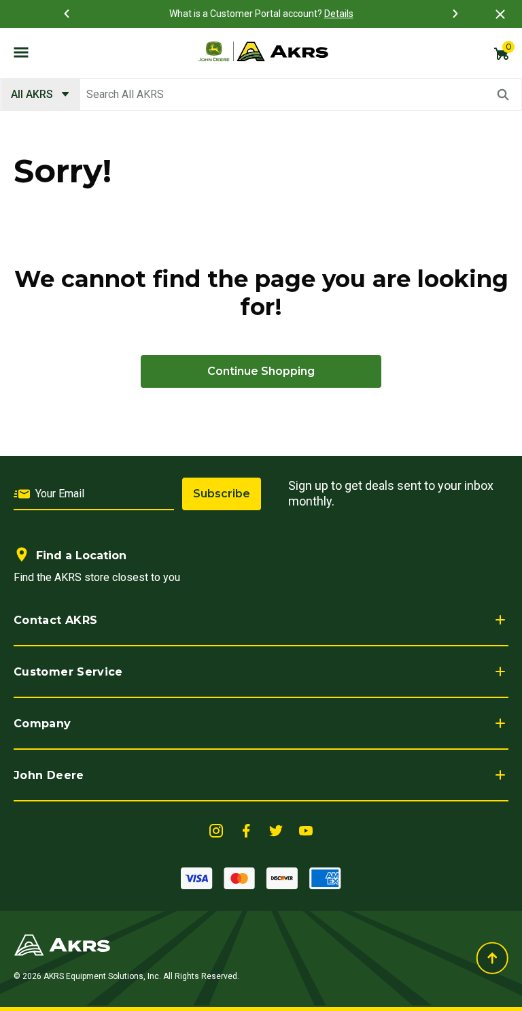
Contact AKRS (55, 620)
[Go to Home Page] (62, 944)
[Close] (500, 14)
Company (42, 723)
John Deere (49, 775)
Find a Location (81, 555)
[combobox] (261, 94)
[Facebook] (246, 829)
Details (338, 13)
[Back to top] (492, 958)
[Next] (455, 13)
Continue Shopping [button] (261, 371)
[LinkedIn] (216, 829)
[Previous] (66, 13)
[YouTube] (306, 829)
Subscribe (221, 493)
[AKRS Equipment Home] (263, 52)
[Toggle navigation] (21, 52)
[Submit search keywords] (503, 94)
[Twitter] (276, 829)
